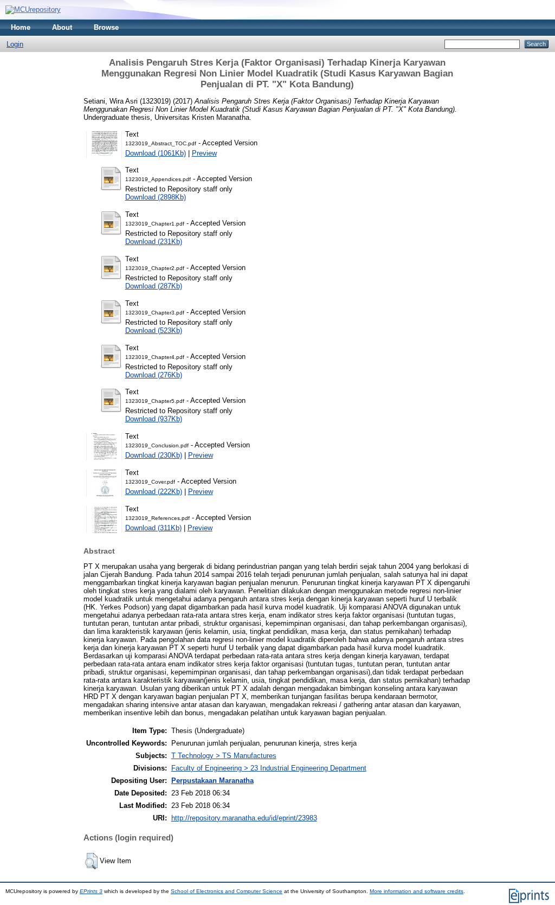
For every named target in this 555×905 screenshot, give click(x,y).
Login (15, 44)
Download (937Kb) (153, 419)
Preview (204, 153)
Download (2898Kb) (155, 197)
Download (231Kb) (153, 242)
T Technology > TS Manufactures (223, 756)
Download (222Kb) (153, 491)
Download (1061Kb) (155, 153)
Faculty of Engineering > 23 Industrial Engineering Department (268, 768)
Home (20, 27)
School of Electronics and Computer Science (226, 891)
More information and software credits (416, 891)
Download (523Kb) (153, 330)
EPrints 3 (91, 891)
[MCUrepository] (33, 9)
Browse (106, 27)
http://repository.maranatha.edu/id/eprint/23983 (244, 818)
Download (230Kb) (153, 455)
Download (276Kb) (153, 375)
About (62, 27)
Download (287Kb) (153, 286)
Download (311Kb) (153, 528)
